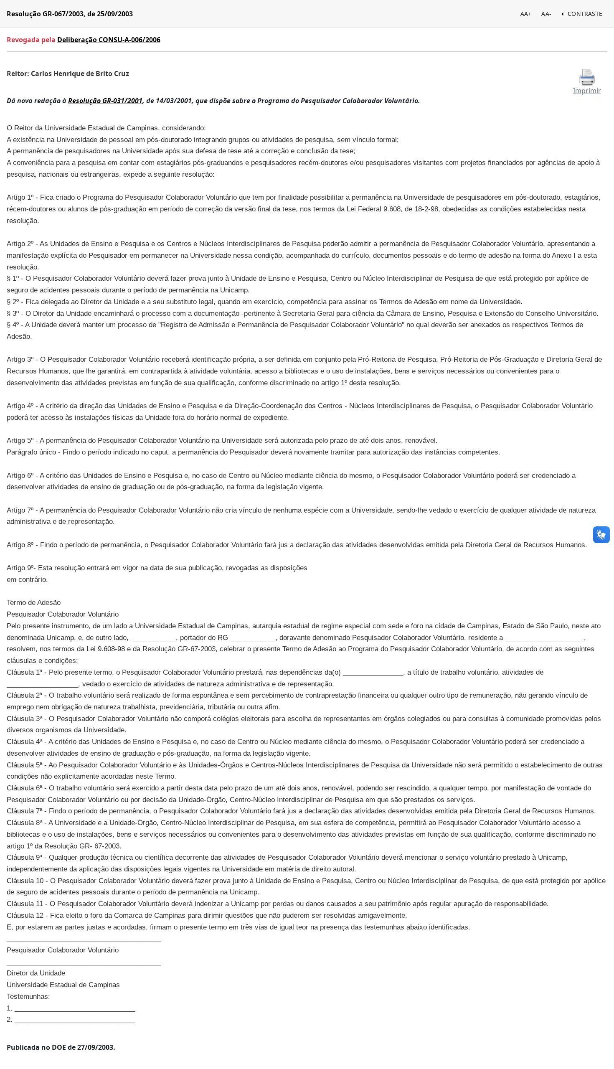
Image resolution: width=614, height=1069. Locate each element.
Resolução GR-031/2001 (105, 100)
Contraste (585, 14)
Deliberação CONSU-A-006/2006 (108, 39)
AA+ (526, 14)
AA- (546, 14)
